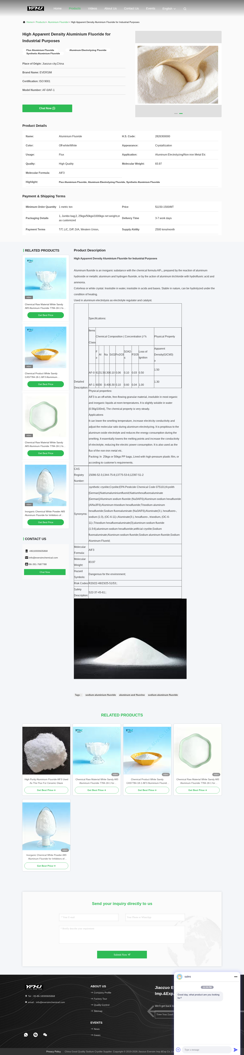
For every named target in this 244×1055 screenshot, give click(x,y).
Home (58, 8)
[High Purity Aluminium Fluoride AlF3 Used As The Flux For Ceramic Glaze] (46, 751)
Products (75, 8)
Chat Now (45, 108)
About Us (110, 8)
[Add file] (178, 1049)
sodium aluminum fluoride (163, 695)
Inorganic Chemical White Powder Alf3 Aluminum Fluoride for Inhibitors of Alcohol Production (45, 515)
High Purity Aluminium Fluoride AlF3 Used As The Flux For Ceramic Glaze (46, 781)
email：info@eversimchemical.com (46, 1002)
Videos (92, 8)
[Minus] (236, 977)
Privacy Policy (53, 1051)
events (150, 8)
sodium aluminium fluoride (100, 695)
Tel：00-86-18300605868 (41, 996)
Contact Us (131, 8)
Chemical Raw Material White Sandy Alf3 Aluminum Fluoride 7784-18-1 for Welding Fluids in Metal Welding (44, 308)
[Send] (235, 1049)
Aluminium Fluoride (58, 22)
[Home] (35, 8)
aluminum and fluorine (132, 695)
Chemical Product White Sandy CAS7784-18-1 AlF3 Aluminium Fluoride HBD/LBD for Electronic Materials (147, 781)
